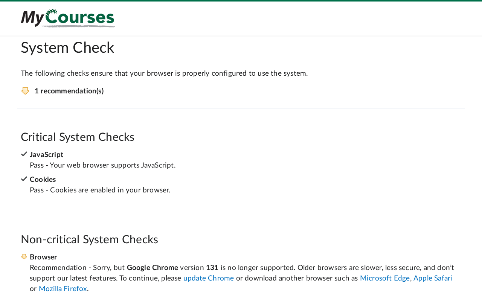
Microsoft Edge (385, 278)
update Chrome (208, 278)
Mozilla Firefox (63, 289)
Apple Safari (432, 278)
